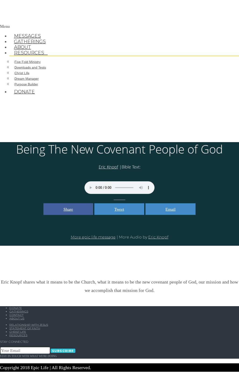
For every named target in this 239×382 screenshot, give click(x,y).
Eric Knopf (108, 167)
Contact (16, 315)
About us (16, 318)
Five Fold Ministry (27, 62)
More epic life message (93, 237)
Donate (24, 92)
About (22, 47)
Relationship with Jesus (28, 324)
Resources (31, 53)
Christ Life (21, 73)
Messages (27, 36)
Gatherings (30, 41)
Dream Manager (26, 79)
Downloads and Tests (30, 67)
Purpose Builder (26, 84)
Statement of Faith (24, 328)
